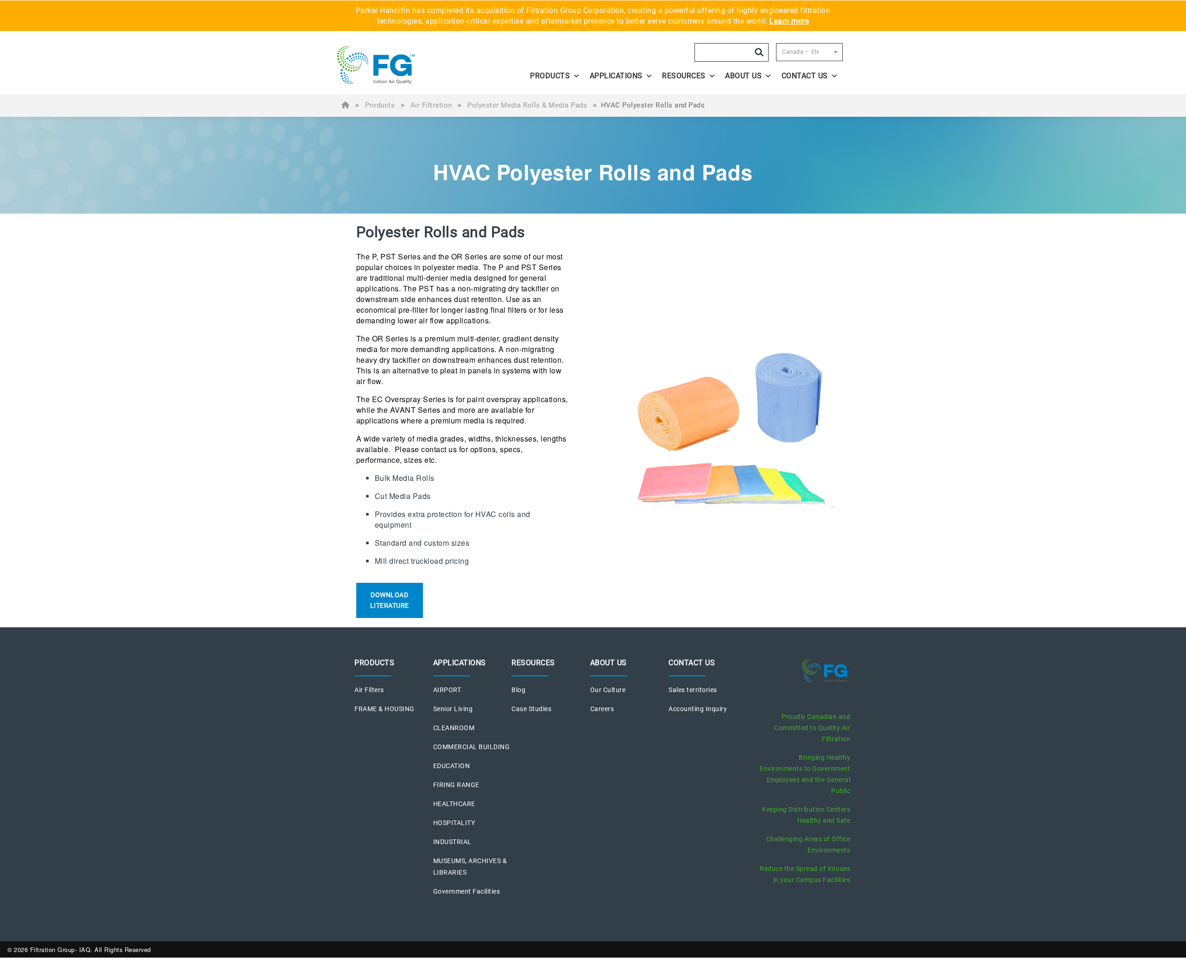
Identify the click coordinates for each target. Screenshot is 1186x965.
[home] (399, 65)
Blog (518, 690)
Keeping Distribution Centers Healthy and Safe (806, 815)
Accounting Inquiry (698, 709)
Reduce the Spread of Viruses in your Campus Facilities (805, 874)
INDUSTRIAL (452, 841)
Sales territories (693, 690)
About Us (743, 75)
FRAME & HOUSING (384, 709)
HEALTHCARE (454, 803)
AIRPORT (447, 690)
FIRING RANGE (456, 784)
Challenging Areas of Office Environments (808, 844)
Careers (602, 709)
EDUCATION (451, 765)
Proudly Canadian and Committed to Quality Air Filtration (812, 728)
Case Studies (531, 709)
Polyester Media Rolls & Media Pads (527, 105)
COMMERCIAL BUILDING (471, 747)
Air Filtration (431, 105)
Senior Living (453, 709)
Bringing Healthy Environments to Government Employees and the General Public (805, 774)
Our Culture (608, 690)
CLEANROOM (454, 728)
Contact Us (805, 75)
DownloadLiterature (389, 600)
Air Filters (369, 690)
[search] (759, 52)
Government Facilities (466, 891)
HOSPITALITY (454, 822)
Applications (616, 75)
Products (550, 75)
